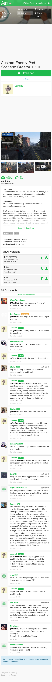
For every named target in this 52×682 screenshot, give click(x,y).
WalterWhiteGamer (17, 300)
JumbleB (19, 85)
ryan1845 (14, 575)
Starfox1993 (15, 367)
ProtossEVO (15, 504)
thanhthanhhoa (16, 644)
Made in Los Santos (8, 675)
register (31, 659)
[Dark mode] (45, 3)
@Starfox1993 (16, 383)
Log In (22, 659)
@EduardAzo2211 (17, 358)
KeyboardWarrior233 (18, 487)
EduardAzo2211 (16, 341)
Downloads (9, 178)
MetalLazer (14, 626)
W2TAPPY (14, 602)
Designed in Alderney (9, 672)
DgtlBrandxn (15, 314)
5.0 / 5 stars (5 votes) (7, 183)
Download (27, 73)
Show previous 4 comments (26, 295)
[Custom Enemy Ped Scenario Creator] (26, 146)
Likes (21, 178)
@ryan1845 (14, 591)
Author (21, 328)
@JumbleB (14, 303)
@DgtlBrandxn (16, 330)
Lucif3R (13, 474)
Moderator (25, 314)
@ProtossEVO (16, 556)
